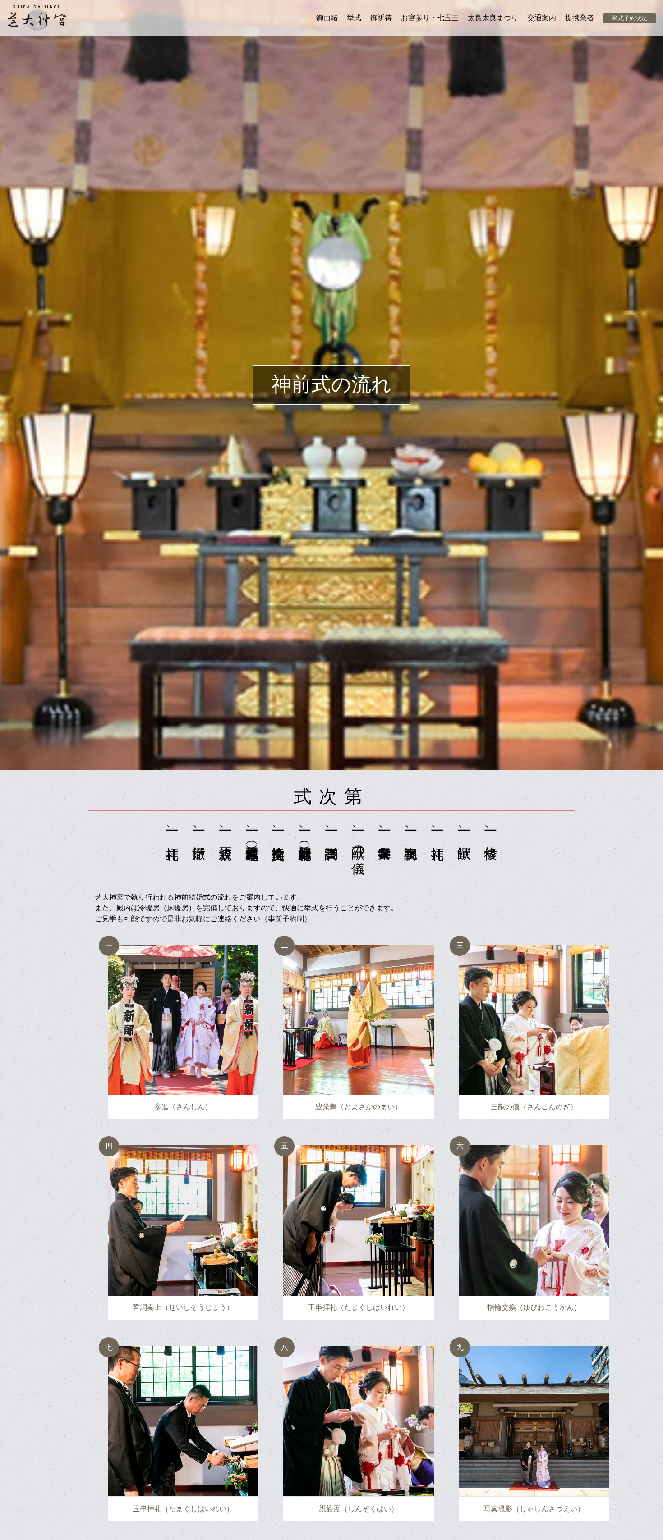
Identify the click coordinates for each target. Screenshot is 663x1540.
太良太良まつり (493, 18)
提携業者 (579, 18)
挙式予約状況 (629, 18)
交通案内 (541, 18)
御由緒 (327, 18)
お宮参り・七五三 (430, 18)
